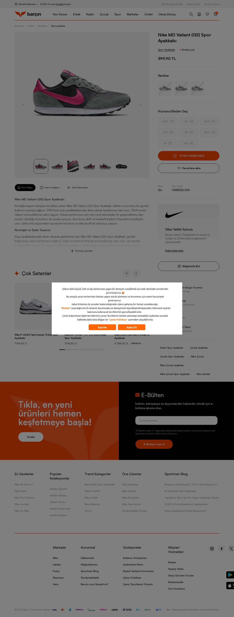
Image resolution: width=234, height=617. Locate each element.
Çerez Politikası (132, 577)
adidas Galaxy (58, 495)
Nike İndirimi (129, 491)
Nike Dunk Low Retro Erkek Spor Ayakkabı (133, 336)
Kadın (90, 14)
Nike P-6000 (92, 491)
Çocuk (104, 14)
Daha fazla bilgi (174, 250)
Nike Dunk (21, 491)
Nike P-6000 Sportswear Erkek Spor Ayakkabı (36, 336)
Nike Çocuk (197, 356)
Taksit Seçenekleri (80, 187)
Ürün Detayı (27, 187)
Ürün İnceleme (176, 588)
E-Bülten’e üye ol (154, 444)
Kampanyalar (176, 582)
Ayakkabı (42, 25)
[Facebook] (221, 548)
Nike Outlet (91, 497)
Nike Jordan (22, 504)
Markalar (133, 14)
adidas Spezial (58, 488)
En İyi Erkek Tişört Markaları (181, 491)
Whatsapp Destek (174, 4)
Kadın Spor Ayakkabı (171, 347)
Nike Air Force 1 (24, 484)
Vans (55, 584)
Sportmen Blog (211, 4)
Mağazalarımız (89, 564)
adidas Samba (58, 515)
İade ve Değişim (52, 187)
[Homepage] (28, 14)
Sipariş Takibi (193, 4)
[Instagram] (211, 548)
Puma (56, 571)
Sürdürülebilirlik (90, 577)
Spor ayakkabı (58, 25)
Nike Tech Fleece (24, 497)
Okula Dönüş (167, 14)
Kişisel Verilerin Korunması (138, 571)
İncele (31, 436)
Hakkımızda (87, 557)
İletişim (172, 562)
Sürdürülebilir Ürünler (134, 510)
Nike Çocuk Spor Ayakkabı (175, 374)
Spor (117, 14)
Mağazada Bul (191, 266)
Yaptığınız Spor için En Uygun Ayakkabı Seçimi (192, 497)
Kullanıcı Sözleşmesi (135, 557)
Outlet (148, 14)
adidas (57, 564)
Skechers (58, 577)
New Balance (92, 504)
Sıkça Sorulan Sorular (181, 575)
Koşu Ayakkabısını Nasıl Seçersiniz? (186, 510)
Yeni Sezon (60, 14)
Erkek (76, 14)
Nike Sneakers (130, 497)
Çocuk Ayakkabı (199, 347)
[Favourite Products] (207, 14)
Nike (55, 557)
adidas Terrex (58, 501)
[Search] (191, 14)
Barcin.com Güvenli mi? (94, 584)
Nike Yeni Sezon (131, 504)
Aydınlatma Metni (133, 564)
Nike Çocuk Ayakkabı (172, 365)
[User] (199, 14)
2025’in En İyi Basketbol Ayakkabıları (186, 504)
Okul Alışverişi (130, 484)
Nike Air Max (22, 510)
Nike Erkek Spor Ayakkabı (100, 484)
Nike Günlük (203, 374)
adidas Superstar (60, 508)
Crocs (88, 510)
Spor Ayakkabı (166, 49)
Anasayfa (19, 25)
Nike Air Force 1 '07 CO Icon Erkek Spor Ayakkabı (85, 336)
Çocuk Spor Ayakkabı (172, 356)
